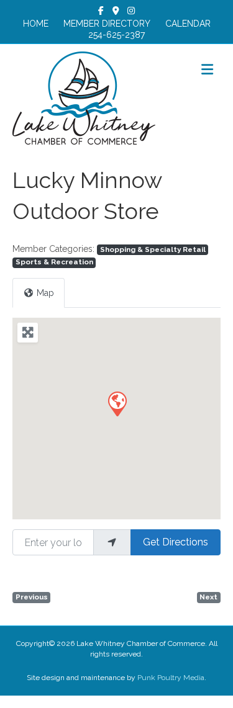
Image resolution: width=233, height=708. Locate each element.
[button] (116, 403)
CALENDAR (188, 24)
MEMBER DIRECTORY (106, 24)
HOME (35, 24)
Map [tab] (45, 293)
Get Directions (175, 542)
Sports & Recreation (54, 262)
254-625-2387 (116, 35)
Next (208, 597)
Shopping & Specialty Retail (153, 249)
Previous (32, 597)
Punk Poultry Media (170, 677)
